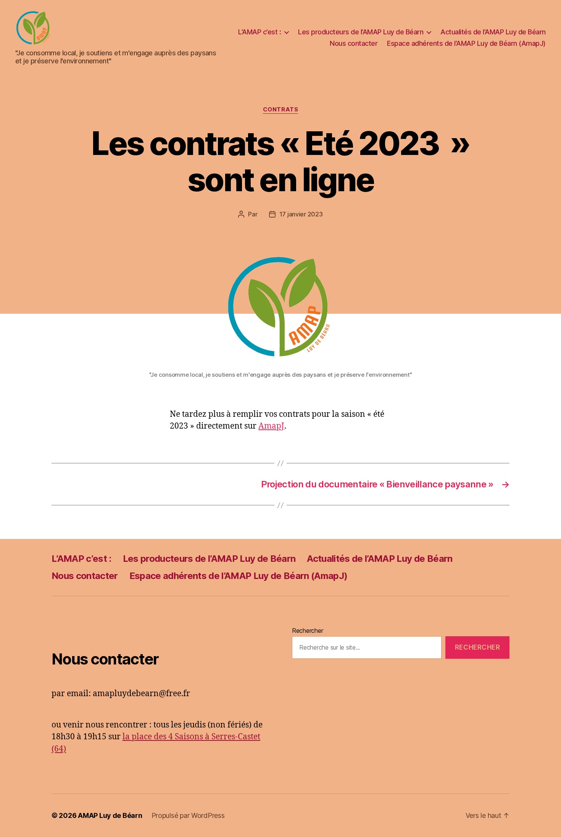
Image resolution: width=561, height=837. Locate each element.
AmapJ (271, 426)
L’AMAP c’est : (259, 32)
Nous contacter (353, 43)
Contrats (280, 109)
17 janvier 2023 (301, 214)
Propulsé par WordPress (188, 815)
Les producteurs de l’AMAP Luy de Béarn (360, 32)
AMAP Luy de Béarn (110, 815)
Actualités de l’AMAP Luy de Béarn (493, 32)
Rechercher (307, 630)
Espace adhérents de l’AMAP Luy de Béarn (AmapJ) (466, 43)
